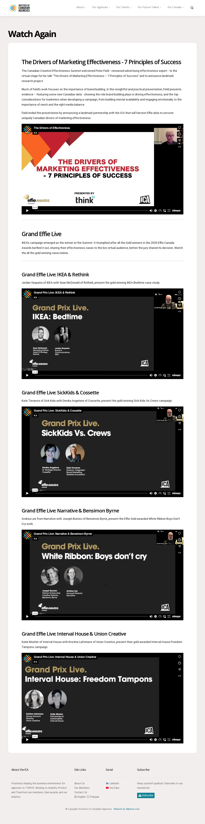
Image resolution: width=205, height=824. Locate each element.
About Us (79, 783)
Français (94, 796)
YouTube (114, 787)
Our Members (82, 787)
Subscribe (147, 795)
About (80, 7)
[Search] (192, 8)
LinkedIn (114, 783)
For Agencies (100, 7)
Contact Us (80, 792)
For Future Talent (148, 7)
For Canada (174, 7)
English (81, 796)
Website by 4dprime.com (127, 809)
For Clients (122, 7)
